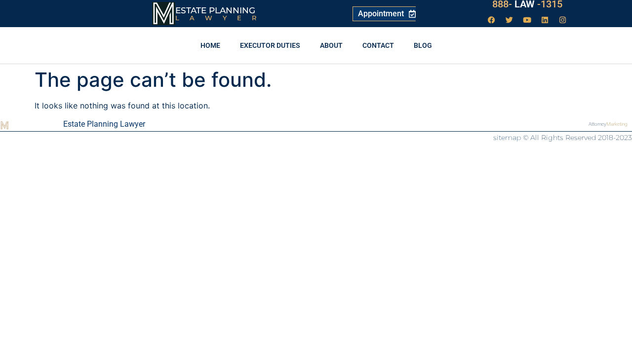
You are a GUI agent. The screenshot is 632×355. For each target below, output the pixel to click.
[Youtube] (527, 19)
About (331, 45)
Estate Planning (215, 10)
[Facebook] (491, 19)
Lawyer (221, 18)
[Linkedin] (545, 19)
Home (210, 45)
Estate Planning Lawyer (104, 124)
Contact (378, 45)
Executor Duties (270, 45)
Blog (423, 45)
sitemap (507, 137)
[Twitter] (509, 19)
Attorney (608, 124)
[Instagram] (562, 19)
